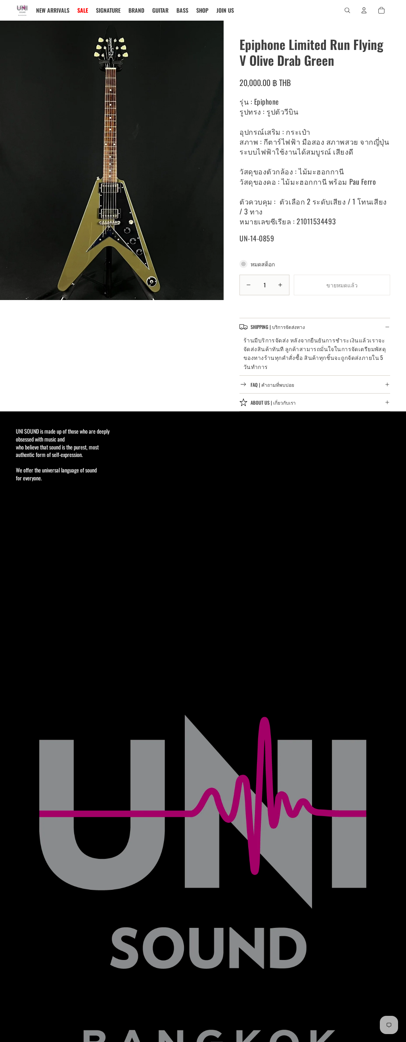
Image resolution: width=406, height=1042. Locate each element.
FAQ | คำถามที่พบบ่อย (272, 384)
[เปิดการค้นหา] (347, 10)
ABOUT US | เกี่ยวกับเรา (273, 402)
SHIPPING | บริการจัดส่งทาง (278, 326)
